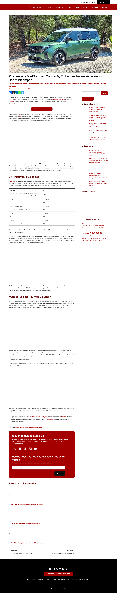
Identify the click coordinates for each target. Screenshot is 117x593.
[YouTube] (87, 2)
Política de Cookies (72, 579)
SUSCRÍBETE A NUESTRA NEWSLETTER (59, 574)
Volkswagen (100, 240)
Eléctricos (95, 7)
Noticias (85, 233)
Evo (97, 228)
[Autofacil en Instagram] (30, 450)
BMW (83, 223)
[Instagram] (81, 2)
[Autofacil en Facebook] (20, 450)
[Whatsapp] (19, 92)
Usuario (58, 7)
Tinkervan (12, 101)
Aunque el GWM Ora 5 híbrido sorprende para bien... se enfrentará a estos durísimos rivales (97, 110)
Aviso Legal (48, 579)
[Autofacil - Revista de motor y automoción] (13, 7)
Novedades (96, 232)
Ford (20, 116)
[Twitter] (57, 569)
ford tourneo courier (25, 427)
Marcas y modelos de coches (89, 230)
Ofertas (85, 7)
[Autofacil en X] (15, 449)
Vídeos (68, 7)
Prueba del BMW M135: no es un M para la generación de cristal (97, 138)
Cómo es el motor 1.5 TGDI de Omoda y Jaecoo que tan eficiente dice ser (98, 183)
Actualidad (37, 7)
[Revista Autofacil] (94, 203)
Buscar (104, 93)
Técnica (76, 7)
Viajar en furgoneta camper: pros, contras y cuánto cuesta (98, 131)
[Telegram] (22, 92)
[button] (103, 2)
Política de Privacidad (59, 579)
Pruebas (39, 427)
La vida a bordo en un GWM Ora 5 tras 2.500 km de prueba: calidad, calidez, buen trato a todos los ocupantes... (98, 118)
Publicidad (40, 579)
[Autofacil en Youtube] (35, 449)
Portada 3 (34, 427)
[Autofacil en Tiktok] (25, 449)
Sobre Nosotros (31, 579)
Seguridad (90, 238)
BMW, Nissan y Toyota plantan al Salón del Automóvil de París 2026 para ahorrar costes (98, 160)
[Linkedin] (92, 2)
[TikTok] (94, 2)
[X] (13, 92)
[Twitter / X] (89, 2)
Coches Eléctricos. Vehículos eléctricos (93, 225)
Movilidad (99, 229)
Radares (105, 7)
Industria (102, 228)
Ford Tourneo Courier (59, 99)
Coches (48, 7)
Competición (85, 228)
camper (17, 427)
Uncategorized (86, 240)
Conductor (93, 228)
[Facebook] (84, 2)
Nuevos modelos (88, 236)
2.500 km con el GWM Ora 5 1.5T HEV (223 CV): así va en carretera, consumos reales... (98, 124)
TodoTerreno (102, 238)
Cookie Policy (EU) (84, 579)
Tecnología (95, 238)
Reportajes (84, 238)
